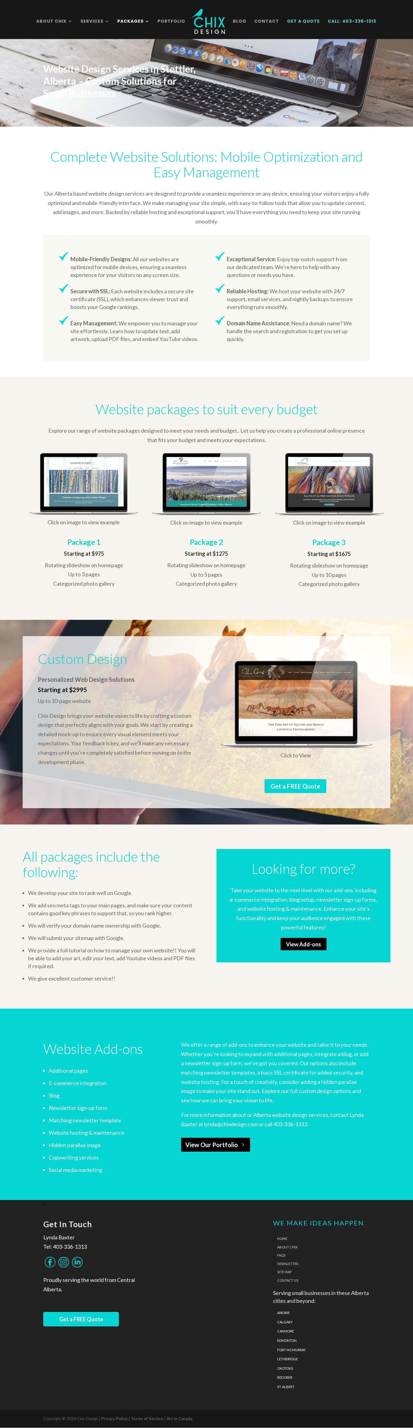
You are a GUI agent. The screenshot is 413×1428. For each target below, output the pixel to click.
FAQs (281, 1255)
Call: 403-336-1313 (352, 21)
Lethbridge (287, 1359)
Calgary (285, 1322)
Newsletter (287, 1264)
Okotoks (285, 1368)
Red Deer (284, 1377)
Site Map (284, 1272)
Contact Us (287, 1280)
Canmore (285, 1331)
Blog (239, 21)
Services (91, 21)
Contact (266, 21)
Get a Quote (303, 21)
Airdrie (283, 1313)
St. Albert (285, 1387)
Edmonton (287, 1340)
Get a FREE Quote (295, 786)
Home (282, 1239)
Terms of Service (147, 1418)
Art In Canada (179, 1418)
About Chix (51, 21)
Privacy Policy (114, 1418)
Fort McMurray (291, 1350)
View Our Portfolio (211, 1144)
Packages (130, 21)
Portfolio (171, 21)
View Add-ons (303, 944)
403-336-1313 (70, 1246)
